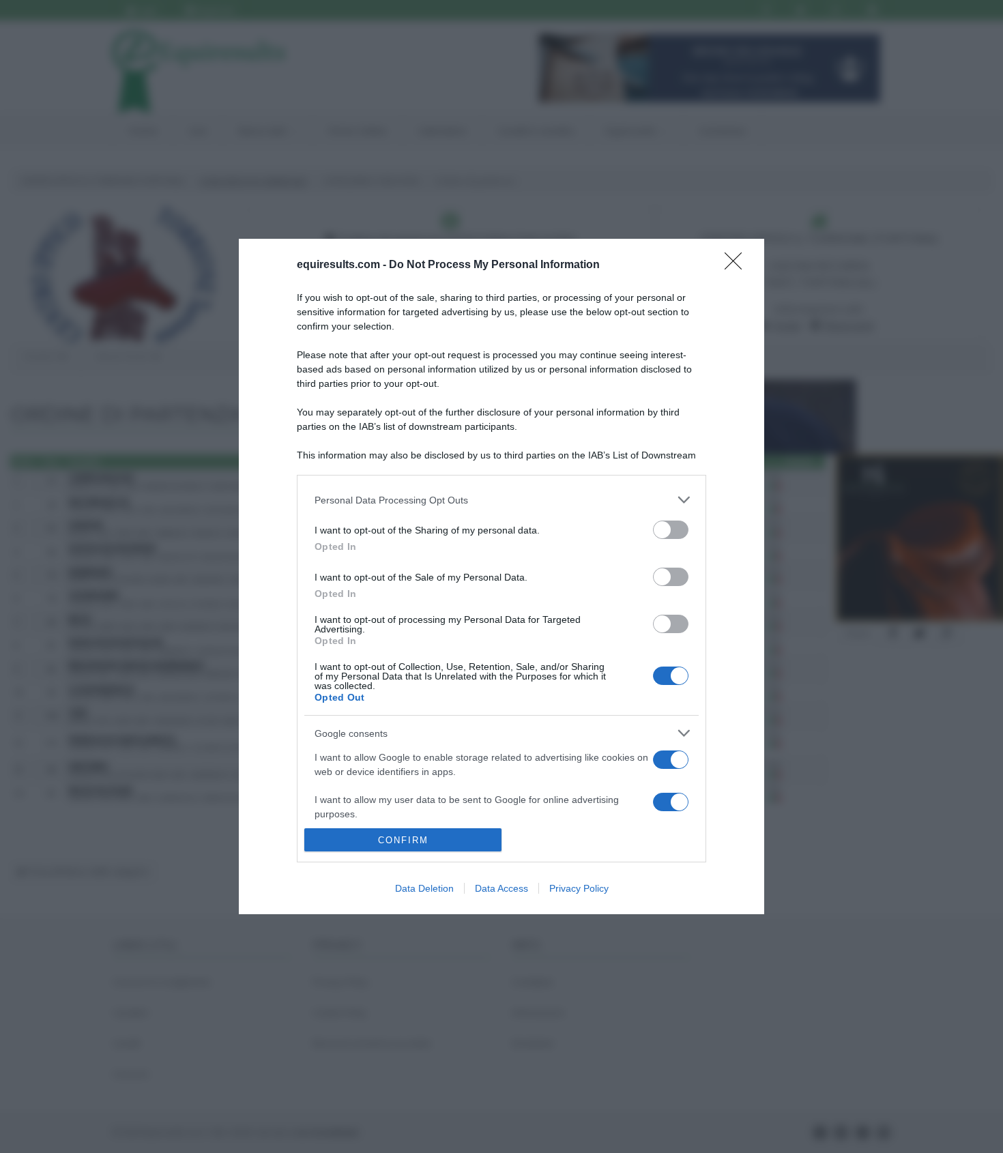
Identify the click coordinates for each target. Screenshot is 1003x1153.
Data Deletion (424, 888)
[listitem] (501, 500)
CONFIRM (403, 840)
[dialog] (501, 576)
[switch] (670, 530)
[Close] (738, 265)
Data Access (501, 888)
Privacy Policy (579, 888)
